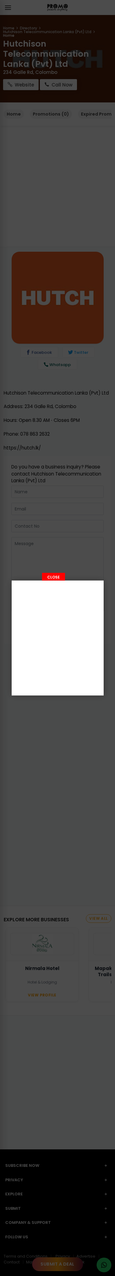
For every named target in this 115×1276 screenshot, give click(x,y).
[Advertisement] (57, 638)
